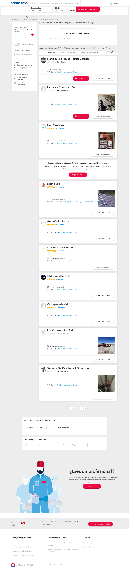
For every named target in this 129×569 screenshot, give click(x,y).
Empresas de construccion (30, 19)
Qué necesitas (36, 8)
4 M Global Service (58, 276)
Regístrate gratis (92, 486)
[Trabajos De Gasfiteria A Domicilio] (43, 370)
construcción (32, 445)
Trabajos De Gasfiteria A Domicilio (68, 368)
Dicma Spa (53, 184)
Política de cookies (71, 565)
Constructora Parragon (60, 247)
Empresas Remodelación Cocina (23, 555)
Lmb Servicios (55, 125)
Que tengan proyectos (24, 68)
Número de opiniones (88, 53)
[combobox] (41, 9)
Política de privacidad (56, 565)
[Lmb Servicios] (43, 127)
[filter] (24, 35)
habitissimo (15, 19)
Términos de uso (41, 565)
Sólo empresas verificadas (22, 78)
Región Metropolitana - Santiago (90, 202)
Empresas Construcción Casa (22, 547)
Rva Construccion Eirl (60, 330)
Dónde (57, 8)
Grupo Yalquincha (58, 221)
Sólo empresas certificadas (22, 83)
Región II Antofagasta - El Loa (49, 19)
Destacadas (51, 53)
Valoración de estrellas (68, 53)
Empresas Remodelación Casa (22, 551)
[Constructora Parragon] (43, 249)
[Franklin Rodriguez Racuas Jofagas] (43, 60)
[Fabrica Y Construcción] (43, 89)
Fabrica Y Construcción (61, 87)
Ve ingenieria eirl (57, 304)
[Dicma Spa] (43, 185)
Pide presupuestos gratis (100, 524)
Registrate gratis (78, 175)
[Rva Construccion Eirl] (43, 332)
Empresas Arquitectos (19, 543)
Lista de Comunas (89, 547)
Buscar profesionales (89, 9)
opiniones (60, 128)
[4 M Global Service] (43, 277)
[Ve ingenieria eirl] (43, 306)
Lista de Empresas (89, 543)
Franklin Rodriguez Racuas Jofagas (68, 59)
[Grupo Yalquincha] (43, 223)
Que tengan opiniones (24, 65)
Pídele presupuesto (102, 78)
